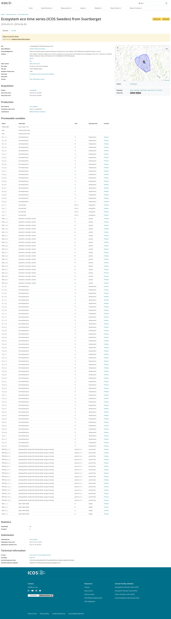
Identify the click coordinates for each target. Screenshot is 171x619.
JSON (131, 90)
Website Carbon (44, 595)
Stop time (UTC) (6, 95)
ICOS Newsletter (89, 601)
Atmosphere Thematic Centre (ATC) (127, 587)
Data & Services (11, 14)
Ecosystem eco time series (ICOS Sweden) (42, 74)
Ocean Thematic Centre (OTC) (125, 594)
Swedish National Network (37, 49)
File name (4, 66)
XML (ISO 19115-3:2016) (155, 90)
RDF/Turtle (144, 90)
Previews (4, 529)
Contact (87, 587)
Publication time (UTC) (8, 542)
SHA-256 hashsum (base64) (9, 563)
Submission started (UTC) (9, 544)
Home (3, 14)
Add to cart (157, 19)
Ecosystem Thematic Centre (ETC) (126, 591)
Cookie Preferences (58, 614)
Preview (13, 30)
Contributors (5, 112)
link (52, 46)
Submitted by (5, 539)
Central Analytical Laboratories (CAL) (127, 598)
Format (3, 555)
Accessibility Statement (76, 614)
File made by (5, 106)
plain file (32, 557)
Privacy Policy (44, 614)
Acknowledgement (7, 51)
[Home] (6, 3)
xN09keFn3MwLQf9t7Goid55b (21, 39)
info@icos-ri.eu (33, 587)
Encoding (4, 557)
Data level (4, 76)
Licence (3, 79)
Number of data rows (7, 71)
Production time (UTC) (8, 109)
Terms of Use (32, 614)
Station (3, 90)
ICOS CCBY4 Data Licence (37, 79)
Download (166, 19)
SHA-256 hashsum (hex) (8, 560)
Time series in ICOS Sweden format (40, 555)
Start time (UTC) (6, 93)
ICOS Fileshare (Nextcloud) (93, 598)
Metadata (119, 90)
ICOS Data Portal (23, 14)
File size (3, 69)
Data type (4, 74)
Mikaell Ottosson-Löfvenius (38, 112)
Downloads (4, 526)
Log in (142, 3)
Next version (5, 63)
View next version (35, 63)
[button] (47, 8)
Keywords (120, 93)
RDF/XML (137, 90)
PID (2, 46)
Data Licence (88, 591)
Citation (3, 54)
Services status (89, 594)
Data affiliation (5, 49)
